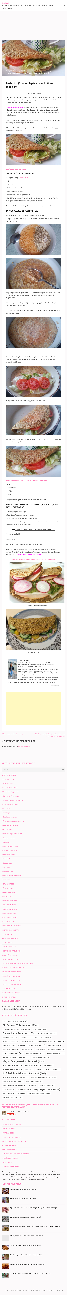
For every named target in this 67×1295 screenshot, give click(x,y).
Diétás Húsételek (27, 1041)
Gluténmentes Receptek (55, 1053)
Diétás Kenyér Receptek (9, 1045)
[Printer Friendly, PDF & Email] (33, 93)
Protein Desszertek (12, 1069)
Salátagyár (5, 3)
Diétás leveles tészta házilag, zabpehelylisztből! (25, 1217)
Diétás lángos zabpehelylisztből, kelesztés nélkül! (26, 1255)
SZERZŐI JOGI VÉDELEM (10, 1158)
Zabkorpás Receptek (8, 1089)
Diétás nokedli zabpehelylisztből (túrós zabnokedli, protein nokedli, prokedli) (35, 1226)
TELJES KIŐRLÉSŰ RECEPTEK (11, 972)
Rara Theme (42, 1290)
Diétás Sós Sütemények (9, 901)
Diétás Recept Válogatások (31, 1045)
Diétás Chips (6, 813)
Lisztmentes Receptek (40, 1057)
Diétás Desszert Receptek (10, 825)
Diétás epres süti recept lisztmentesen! (23, 1198)
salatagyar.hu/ (55, 685)
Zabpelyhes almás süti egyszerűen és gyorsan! (25, 1245)
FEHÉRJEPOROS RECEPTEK (10, 930)
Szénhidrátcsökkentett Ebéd (48, 1069)
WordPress (60, 1290)
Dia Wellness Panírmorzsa (39, 1029)
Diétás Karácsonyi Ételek (10, 846)
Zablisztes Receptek (24, 1089)
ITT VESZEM (24, 178)
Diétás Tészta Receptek (9, 909)
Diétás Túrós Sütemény (9, 917)
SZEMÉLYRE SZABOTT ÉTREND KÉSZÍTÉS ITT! (35, 530)
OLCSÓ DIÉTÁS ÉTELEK (42, 72)
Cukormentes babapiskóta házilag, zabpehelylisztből (27, 1264)
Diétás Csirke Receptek (9, 817)
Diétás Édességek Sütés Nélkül (12, 834)
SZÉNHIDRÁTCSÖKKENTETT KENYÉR (13, 968)
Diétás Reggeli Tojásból (14, 73)
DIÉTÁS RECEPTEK (13, 72)
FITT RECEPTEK (32, 72)
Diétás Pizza (6, 880)
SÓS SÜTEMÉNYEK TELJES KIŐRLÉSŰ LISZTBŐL (17, 963)
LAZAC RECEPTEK (7, 942)
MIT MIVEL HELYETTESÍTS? (10, 1145)
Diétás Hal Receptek (8, 838)
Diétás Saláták (6, 896)
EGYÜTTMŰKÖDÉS (8, 1133)
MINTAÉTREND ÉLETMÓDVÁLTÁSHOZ (14, 1141)
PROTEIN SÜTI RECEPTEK (10, 959)
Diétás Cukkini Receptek (43, 1037)
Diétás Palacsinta (7, 871)
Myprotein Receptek (12, 1065)
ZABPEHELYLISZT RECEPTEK (11, 993)
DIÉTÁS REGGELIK (22, 72)
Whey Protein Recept (46, 1085)
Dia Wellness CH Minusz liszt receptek (16, 1029)
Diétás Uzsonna (40, 1049)
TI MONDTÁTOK (7, 1162)
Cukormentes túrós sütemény (15, 1021)
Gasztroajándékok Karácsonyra (35, 1053)
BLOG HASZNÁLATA (8, 1129)
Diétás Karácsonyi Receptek (51, 1041)
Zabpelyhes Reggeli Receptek (41, 73)
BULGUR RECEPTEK (8, 779)
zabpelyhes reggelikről (15, 107)
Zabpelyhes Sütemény (12, 1097)
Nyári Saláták (48, 1065)
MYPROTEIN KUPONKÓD (10, 1150)
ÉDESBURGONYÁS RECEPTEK (11, 926)
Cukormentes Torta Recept (10, 796)
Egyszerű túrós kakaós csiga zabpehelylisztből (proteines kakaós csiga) (33, 1208)
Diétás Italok (6, 842)
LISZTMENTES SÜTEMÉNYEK (11, 951)
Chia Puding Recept (8, 783)
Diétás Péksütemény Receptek (11, 875)
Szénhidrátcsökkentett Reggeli (15, 1077)
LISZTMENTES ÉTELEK (9, 947)
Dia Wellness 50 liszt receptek (20, 1025)
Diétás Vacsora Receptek (56, 1049)
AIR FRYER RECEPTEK (9, 775)
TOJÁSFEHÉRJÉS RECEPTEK (11, 980)
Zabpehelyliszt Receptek (47, 1089)
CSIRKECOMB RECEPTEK (10, 788)
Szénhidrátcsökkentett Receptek (24, 1073)
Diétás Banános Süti (25, 1037)
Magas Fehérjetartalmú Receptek (23, 1061)
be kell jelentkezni (24, 747)
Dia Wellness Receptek (18, 1033)
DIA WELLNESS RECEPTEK (10, 804)
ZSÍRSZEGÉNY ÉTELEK (54, 72)
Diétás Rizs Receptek (8, 892)
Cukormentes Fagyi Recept (10, 792)
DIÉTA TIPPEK (6, 808)
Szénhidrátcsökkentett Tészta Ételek (13, 1081)
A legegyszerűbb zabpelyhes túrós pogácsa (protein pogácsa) (30, 1273)
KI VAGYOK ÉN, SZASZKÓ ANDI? (12, 1137)
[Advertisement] (33, 24)
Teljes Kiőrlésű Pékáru (33, 1081)
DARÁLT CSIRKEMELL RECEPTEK (12, 800)
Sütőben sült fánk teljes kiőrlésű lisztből (23, 1189)
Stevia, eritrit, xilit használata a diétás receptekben (26, 1236)
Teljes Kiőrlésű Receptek (14, 1085)
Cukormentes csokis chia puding (12, 734)
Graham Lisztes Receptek (10, 938)
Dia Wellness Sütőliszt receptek (46, 1033)
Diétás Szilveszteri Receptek (11, 1049)
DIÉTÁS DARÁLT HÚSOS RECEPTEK (13, 821)
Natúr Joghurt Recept (33, 1065)
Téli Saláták (32, 1085)
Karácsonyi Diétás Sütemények (16, 1057)
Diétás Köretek (6, 859)
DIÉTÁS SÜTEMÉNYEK (9, 905)
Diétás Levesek (7, 863)
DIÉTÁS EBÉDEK (7, 829)
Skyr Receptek (29, 1069)
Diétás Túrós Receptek (9, 913)
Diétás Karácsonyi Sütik (9, 850)
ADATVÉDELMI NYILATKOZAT (11, 1124)
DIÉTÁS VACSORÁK (8, 922)
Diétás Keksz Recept (8, 855)
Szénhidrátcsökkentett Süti (43, 1077)
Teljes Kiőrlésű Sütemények (11, 976)
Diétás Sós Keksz (27, 1049)
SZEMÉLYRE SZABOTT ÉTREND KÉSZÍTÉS (15, 1154)
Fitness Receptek (13, 1053)
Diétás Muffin (6, 867)
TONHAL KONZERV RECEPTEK (11, 984)
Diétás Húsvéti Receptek (10, 1041)
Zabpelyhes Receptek (26, 73)
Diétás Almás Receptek (10, 1037)
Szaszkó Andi (22, 70)
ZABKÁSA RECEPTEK (8, 989)
